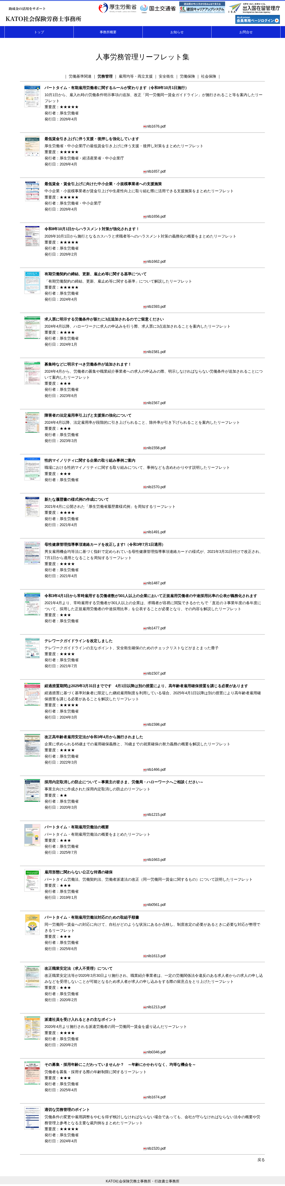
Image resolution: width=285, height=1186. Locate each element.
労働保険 (187, 76)
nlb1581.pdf (156, 352)
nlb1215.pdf (156, 814)
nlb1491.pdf (156, 532)
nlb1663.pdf (156, 859)
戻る (261, 1160)
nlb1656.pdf (156, 216)
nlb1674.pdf (156, 1097)
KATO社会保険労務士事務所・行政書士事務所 (142, 1181)
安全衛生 (166, 76)
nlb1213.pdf (156, 1007)
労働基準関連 (80, 76)
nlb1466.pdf (156, 769)
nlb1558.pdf (156, 448)
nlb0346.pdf (156, 1052)
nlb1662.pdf (156, 261)
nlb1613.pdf (156, 956)
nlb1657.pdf (156, 171)
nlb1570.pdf (156, 487)
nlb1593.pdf (156, 306)
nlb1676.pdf (156, 126)
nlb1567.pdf (156, 403)
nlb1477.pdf (156, 628)
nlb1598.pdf (156, 724)
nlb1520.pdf (156, 1148)
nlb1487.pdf (156, 583)
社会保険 (208, 76)
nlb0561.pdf (156, 905)
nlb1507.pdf (156, 673)
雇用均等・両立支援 (136, 76)
